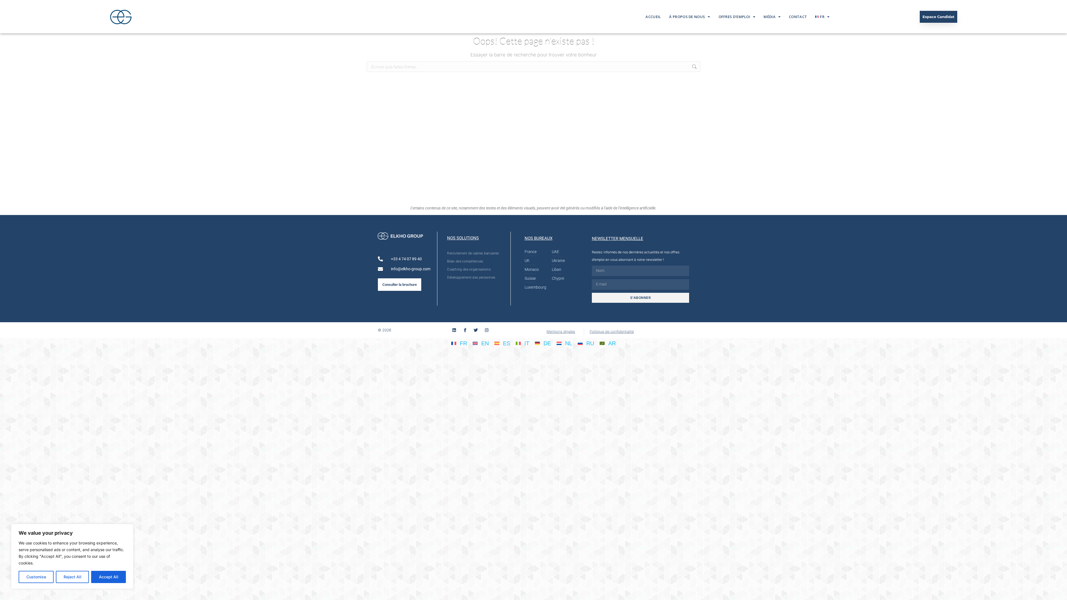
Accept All (108, 576)
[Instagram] (487, 330)
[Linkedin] (454, 330)
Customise (36, 576)
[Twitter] (476, 330)
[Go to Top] (1058, 591)
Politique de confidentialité (612, 331)
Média (770, 16)
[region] (72, 556)
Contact (798, 16)
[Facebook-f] (465, 330)
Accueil (653, 16)
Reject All (72, 576)
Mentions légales (561, 331)
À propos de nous (687, 16)
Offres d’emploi (735, 16)
